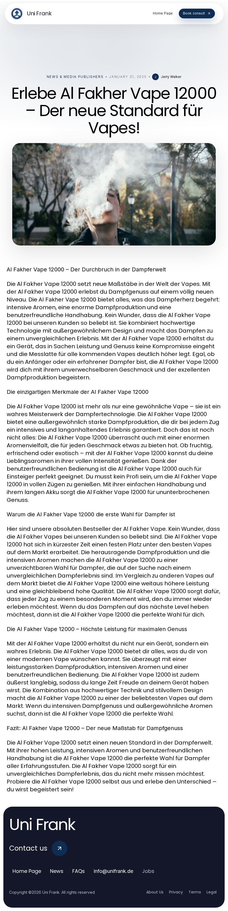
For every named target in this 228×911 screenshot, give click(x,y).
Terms (195, 892)
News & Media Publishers (75, 77)
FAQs (78, 871)
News (56, 871)
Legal (212, 892)
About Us (154, 892)
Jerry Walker (171, 77)
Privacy (176, 892)
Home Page (27, 871)
